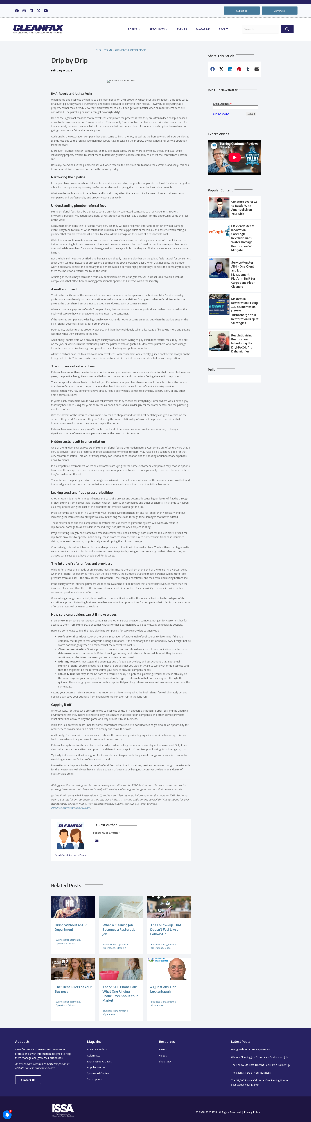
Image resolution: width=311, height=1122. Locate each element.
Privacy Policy (252, 1112)
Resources (157, 29)
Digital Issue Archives (99, 1061)
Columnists (93, 1055)
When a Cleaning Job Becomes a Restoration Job (119, 929)
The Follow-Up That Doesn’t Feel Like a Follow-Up (165, 929)
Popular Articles (96, 1067)
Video (72, 943)
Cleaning (121, 947)
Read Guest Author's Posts (70, 855)
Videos (163, 1055)
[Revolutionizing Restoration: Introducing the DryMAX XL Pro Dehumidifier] (234, 343)
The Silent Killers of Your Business (251, 1072)
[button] (17, 10)
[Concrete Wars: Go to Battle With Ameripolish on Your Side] (234, 208)
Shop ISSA (165, 1061)
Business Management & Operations (121, 50)
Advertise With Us (97, 1049)
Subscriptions (95, 1079)
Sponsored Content (98, 1073)
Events (182, 29)
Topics (133, 29)
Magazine (203, 29)
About (223, 29)
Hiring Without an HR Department (250, 1049)
